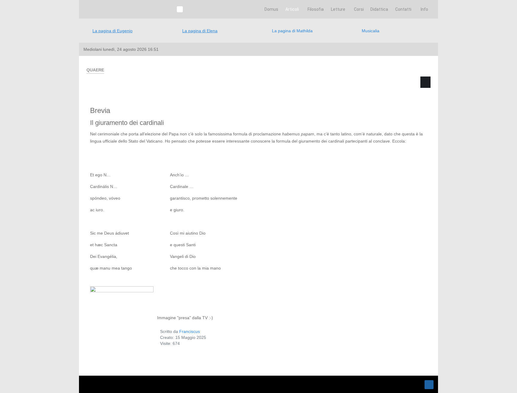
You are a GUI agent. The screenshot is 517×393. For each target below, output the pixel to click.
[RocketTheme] (110, 384)
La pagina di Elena (200, 30)
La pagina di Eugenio (112, 30)
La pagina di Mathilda (292, 30)
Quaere (348, 91)
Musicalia (370, 30)
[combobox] (374, 111)
